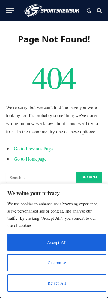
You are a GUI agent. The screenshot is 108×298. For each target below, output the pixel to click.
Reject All (57, 283)
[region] (54, 240)
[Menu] (10, 10)
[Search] (99, 10)
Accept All (57, 242)
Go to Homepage (30, 158)
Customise (57, 262)
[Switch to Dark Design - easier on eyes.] (89, 10)
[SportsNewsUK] (52, 10)
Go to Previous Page (33, 148)
